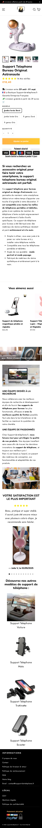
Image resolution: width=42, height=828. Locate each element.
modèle (6, 106)
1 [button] (9, 574)
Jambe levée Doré (12, 110)
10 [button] (30, 574)
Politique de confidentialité (13, 804)
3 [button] (14, 574)
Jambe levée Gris (11, 116)
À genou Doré (29, 116)
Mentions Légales (9, 800)
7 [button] (23, 574)
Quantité (7, 129)
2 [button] (11, 574)
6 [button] (21, 574)
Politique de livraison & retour (14, 766)
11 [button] (32, 574)
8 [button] (25, 574)
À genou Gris (9, 122)
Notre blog (6, 779)
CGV (4, 796)
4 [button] (16, 574)
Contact (5, 762)
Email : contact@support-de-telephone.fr (18, 783)
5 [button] (18, 574)
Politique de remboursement (13, 771)
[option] (21, 36)
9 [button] (28, 574)
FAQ (4, 775)
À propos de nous (9, 758)
